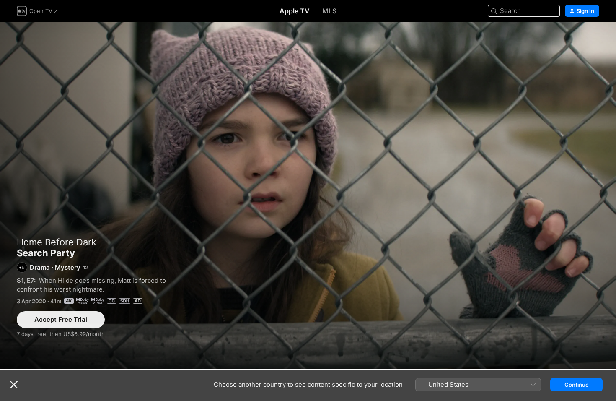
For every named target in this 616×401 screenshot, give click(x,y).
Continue (576, 384)
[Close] (14, 384)
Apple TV (295, 11)
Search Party (308, 195)
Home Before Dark (56, 242)
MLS (329, 11)
